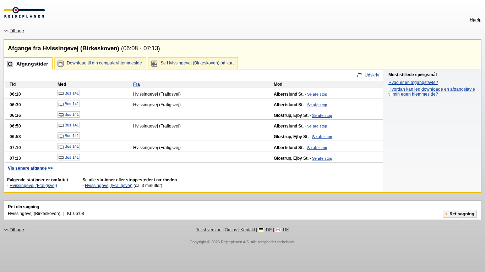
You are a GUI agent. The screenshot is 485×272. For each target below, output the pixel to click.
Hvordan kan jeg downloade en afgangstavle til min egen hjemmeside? (431, 92)
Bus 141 (71, 93)
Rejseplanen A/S (235, 242)
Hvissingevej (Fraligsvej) (33, 185)
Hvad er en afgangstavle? (413, 82)
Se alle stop (317, 94)
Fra (136, 84)
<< (14, 30)
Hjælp (475, 19)
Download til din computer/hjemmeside (104, 63)
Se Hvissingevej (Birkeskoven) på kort (197, 63)
